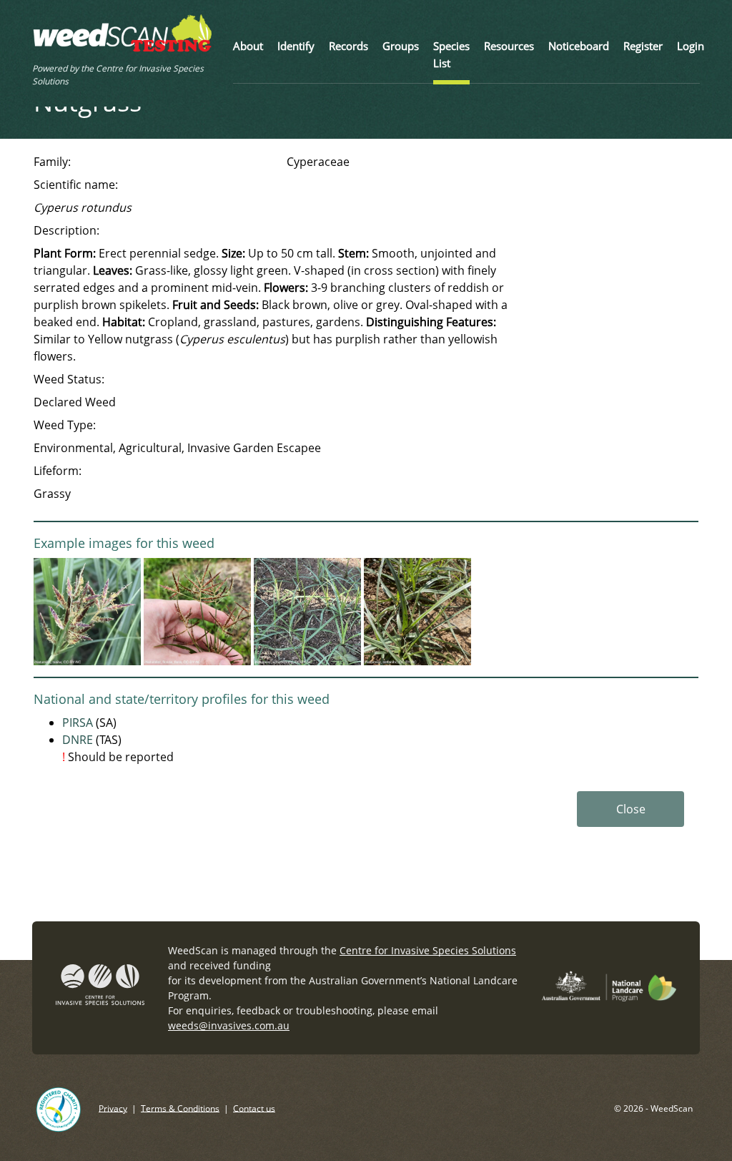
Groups (400, 46)
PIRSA (77, 722)
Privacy (113, 1108)
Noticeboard (578, 46)
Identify (296, 46)
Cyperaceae (318, 162)
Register (643, 46)
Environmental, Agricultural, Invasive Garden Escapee (177, 448)
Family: (52, 162)
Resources (509, 46)
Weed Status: (69, 379)
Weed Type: (65, 425)
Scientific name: (76, 184)
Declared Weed (75, 402)
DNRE (77, 740)
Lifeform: (57, 471)
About (248, 46)
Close (631, 809)
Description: (66, 230)
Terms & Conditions (180, 1108)
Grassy (52, 493)
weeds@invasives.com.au (229, 1025)
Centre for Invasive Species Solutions (428, 950)
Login (690, 46)
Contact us (254, 1108)
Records (348, 46)
